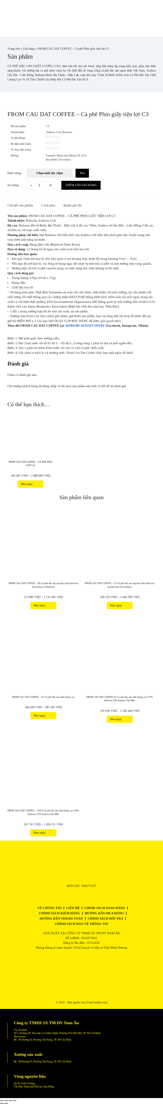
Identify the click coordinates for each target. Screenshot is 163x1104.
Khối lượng (14, 173)
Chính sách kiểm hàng (59, 913)
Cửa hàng (28, 48)
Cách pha (48, 205)
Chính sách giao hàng (104, 908)
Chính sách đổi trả (105, 918)
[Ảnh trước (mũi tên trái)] (1, 1103)
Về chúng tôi (49, 908)
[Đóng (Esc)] (1, 1100)
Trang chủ (13, 48)
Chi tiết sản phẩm (20, 205)
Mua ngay (27, 484)
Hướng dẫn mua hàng (104, 913)
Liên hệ (73, 908)
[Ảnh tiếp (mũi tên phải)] (6, 1103)
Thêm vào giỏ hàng (81, 185)
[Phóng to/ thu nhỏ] (14, 1100)
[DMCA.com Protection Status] (81, 980)
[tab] (23, 205)
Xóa (82, 173)
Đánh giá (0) (72, 205)
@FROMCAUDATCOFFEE (85, 325)
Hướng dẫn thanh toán (61, 918)
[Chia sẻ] (6, 1100)
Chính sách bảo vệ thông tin (81, 924)
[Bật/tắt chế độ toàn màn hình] (10, 1100)
